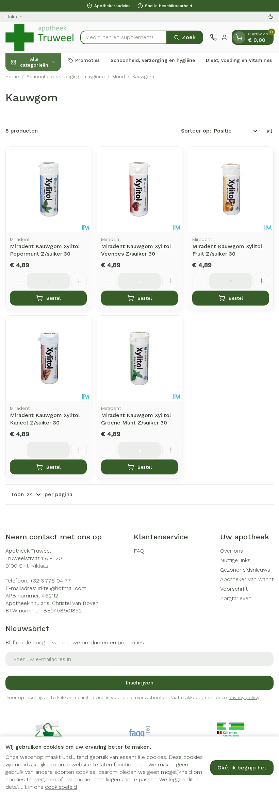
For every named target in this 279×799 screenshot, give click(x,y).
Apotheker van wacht (247, 579)
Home (12, 76)
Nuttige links (235, 560)
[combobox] (123, 37)
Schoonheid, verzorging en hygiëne (153, 60)
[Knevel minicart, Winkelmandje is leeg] (239, 37)
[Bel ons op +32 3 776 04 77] (213, 37)
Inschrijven (139, 682)
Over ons (231, 551)
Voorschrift (234, 589)
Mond (118, 76)
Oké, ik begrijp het (241, 767)
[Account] (224, 37)
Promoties (87, 60)
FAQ (139, 551)
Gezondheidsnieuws (245, 570)
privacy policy (243, 697)
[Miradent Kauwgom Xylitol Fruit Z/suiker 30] (230, 189)
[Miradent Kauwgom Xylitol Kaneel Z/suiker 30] (48, 358)
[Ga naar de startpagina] (39, 37)
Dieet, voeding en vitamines (239, 60)
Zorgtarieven (235, 598)
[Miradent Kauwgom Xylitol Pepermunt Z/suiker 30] (48, 189)
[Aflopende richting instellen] (269, 131)
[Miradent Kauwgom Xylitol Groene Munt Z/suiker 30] (139, 358)
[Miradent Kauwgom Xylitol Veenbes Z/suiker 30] (139, 189)
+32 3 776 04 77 (50, 580)
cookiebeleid (61, 787)
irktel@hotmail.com (62, 588)
